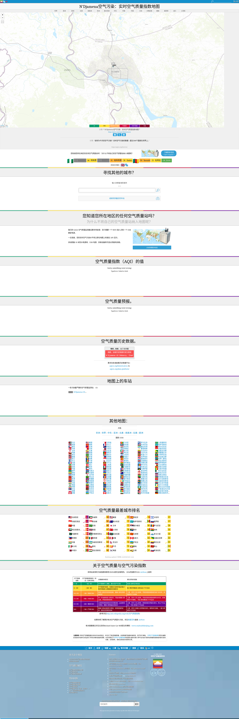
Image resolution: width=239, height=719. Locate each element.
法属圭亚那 (161, 450)
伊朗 (71, 487)
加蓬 (71, 465)
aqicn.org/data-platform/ (119, 369)
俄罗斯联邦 (161, 463)
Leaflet (2, 125)
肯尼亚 (90, 489)
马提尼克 (143, 477)
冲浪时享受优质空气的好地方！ (119, 692)
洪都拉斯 (143, 463)
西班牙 (124, 459)
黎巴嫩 (107, 479)
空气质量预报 (73, 686)
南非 (89, 467)
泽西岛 (107, 481)
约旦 (71, 442)
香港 (71, 479)
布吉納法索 (161, 457)
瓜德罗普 (143, 469)
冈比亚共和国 (161, 483)
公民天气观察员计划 (115, 676)
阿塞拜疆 (125, 475)
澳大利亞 (125, 473)
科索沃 (90, 471)
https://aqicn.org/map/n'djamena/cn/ (119, 132)
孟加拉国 (125, 465)
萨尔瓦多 (143, 442)
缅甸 (71, 473)
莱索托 (90, 483)
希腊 (71, 475)
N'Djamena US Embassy (76, 393)
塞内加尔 (125, 491)
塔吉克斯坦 (161, 461)
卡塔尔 (107, 448)
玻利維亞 (125, 463)
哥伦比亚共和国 (162, 487)
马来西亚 (143, 491)
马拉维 (107, 469)
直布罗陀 (143, 471)
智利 (89, 469)
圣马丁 (107, 444)
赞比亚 (90, 477)
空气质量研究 (75, 665)
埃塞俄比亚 (161, 452)
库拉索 (107, 485)
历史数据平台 (73, 692)
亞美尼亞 (125, 485)
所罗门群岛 (161, 459)
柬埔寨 (90, 479)
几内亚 (124, 442)
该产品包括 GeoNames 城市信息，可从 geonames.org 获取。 (127, 669)
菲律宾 (107, 457)
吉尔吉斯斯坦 (161, 479)
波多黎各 (125, 469)
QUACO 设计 (113, 695)
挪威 (71, 457)
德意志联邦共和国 (162, 494)
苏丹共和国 (143, 493)
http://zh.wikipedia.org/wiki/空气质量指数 (123, 613)
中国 (71, 469)
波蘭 (71, 491)
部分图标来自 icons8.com (117, 684)
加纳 (71, 467)
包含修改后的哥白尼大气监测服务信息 (121, 678)
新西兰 (107, 446)
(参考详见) (119, 596)
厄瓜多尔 (143, 450)
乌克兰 (107, 473)
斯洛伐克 (125, 487)
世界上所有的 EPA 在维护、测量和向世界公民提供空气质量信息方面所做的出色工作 (128, 660)
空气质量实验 (73, 672)
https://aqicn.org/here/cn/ (119, 147)
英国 (71, 444)
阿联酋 (90, 481)
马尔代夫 (143, 452)
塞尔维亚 (125, 479)
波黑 (89, 459)
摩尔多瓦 (143, 465)
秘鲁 (71, 493)
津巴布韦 (143, 489)
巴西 (89, 455)
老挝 (71, 481)
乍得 (89, 461)
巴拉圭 (107, 450)
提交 (137, 704)
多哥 (89, 457)
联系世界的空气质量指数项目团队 (79, 659)
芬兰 (71, 461)
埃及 (71, 455)
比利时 (107, 483)
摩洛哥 (90, 487)
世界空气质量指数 (153, 635)
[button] (2, 14)
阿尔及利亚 (161, 471)
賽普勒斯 (143, 448)
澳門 (71, 471)
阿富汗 (124, 457)
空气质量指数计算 (74, 684)
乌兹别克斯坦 (161, 481)
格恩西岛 (143, 473)
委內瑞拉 (125, 489)
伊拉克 (124, 452)
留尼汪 (107, 471)
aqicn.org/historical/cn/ (119, 366)
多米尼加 (143, 444)
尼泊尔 (107, 461)
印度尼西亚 (161, 448)
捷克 (71, 446)
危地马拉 (143, 467)
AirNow (143, 572)
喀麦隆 (107, 489)
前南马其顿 (161, 467)
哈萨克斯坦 (161, 444)
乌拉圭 (90, 491)
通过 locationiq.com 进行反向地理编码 (121, 686)
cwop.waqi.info (130, 676)
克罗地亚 (143, 457)
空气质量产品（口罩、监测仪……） (80, 688)
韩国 (71, 485)
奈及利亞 (143, 487)
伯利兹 (124, 444)
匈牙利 (124, 446)
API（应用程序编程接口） (77, 690)
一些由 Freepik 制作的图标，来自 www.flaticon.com (126, 681)
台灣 (89, 446)
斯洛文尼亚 (161, 473)
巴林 (89, 448)
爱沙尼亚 (143, 483)
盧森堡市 (143, 459)
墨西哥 (107, 467)
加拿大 (107, 493)
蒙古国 (107, 475)
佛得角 (107, 487)
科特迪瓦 (125, 481)
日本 (71, 450)
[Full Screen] (2, 21)
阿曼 (71, 452)
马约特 (90, 475)
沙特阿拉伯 (161, 455)
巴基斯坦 (125, 467)
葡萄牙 (107, 452)
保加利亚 (125, 493)
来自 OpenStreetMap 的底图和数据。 (121, 689)
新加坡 (107, 459)
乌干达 (107, 463)
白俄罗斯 (125, 483)
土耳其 (107, 465)
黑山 (71, 477)
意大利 (124, 450)
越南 (89, 444)
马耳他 (107, 442)
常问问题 (73, 678)
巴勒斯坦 (125, 471)
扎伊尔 (107, 491)
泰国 (89, 452)
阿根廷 (124, 448)
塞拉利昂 (143, 446)
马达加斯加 (161, 465)
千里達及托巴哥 (162, 489)
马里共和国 (161, 469)
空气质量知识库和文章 (76, 670)
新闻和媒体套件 (74, 661)
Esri (7, 126)
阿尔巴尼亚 (161, 446)
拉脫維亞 (143, 461)
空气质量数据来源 (74, 683)
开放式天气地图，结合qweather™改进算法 (122, 673)
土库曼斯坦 (161, 442)
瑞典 (89, 463)
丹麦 (71, 448)
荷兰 (71, 459)
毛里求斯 (143, 475)
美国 (89, 442)
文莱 (89, 450)
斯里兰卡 (143, 455)
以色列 (124, 455)
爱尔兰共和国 (161, 485)
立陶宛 (90, 485)
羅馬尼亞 (125, 477)
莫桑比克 (143, 481)
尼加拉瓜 (143, 485)
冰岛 (71, 489)
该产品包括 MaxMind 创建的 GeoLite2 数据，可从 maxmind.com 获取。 (125, 665)
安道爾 (107, 477)
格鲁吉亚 (143, 479)
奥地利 (124, 461)
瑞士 (89, 465)
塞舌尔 (107, 455)
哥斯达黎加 (161, 475)
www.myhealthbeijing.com (142, 626)
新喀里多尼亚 (161, 477)
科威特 (90, 473)
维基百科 (131, 620)
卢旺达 (90, 493)
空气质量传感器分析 (75, 674)
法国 (71, 463)
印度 (71, 483)
